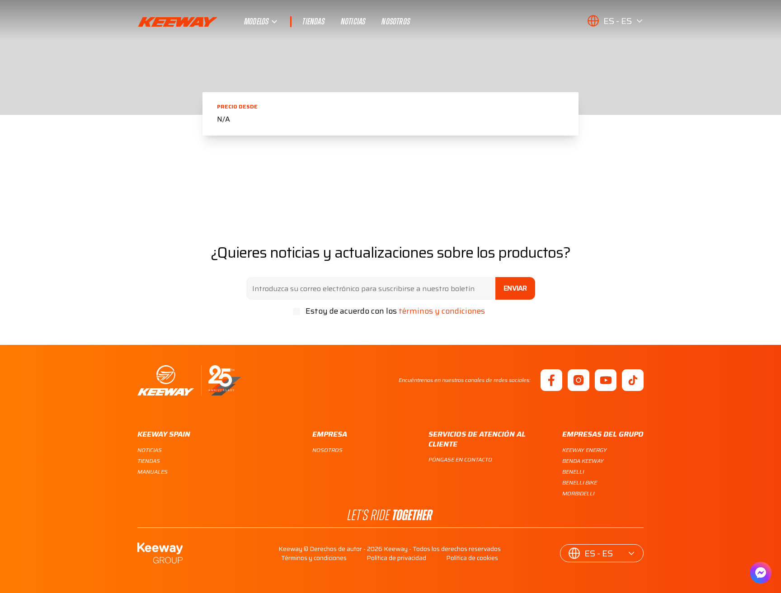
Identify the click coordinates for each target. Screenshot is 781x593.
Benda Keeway (583, 461)
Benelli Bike (579, 482)
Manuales (152, 471)
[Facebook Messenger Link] (761, 573)
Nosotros (395, 21)
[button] (615, 21)
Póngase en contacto (460, 459)
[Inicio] (189, 380)
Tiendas (313, 21)
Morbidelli (578, 493)
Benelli (573, 471)
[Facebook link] (551, 380)
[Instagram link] (578, 380)
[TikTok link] (633, 380)
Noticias (353, 21)
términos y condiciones (442, 311)
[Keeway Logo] (190, 22)
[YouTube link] (605, 380)
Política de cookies (472, 557)
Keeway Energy (584, 450)
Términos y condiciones (314, 557)
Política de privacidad (396, 557)
